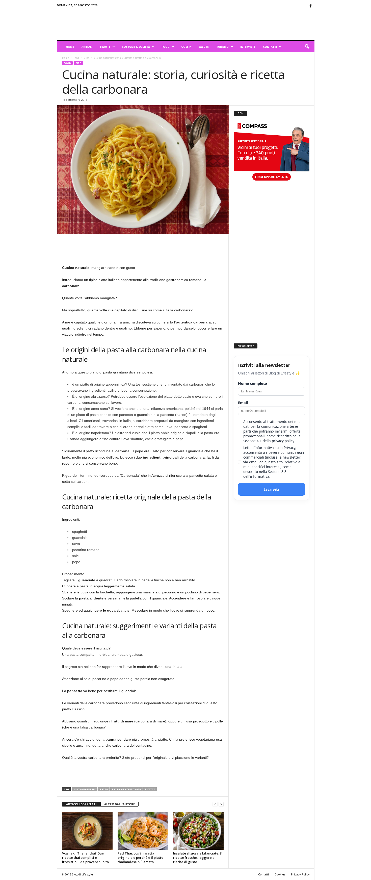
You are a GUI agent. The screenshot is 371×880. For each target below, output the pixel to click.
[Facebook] (311, 6)
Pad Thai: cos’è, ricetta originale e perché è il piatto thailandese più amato (140, 857)
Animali (87, 46)
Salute (204, 46)
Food (166, 46)
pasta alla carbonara (126, 789)
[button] (306, 46)
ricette (150, 789)
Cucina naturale (85, 789)
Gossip (186, 46)
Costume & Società (136, 46)
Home (70, 46)
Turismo (222, 46)
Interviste (247, 46)
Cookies (280, 874)
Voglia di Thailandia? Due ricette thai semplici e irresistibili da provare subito (85, 857)
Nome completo (252, 383)
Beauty (105, 46)
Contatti (270, 46)
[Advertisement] (222, 23)
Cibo (86, 58)
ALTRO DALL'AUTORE (119, 804)
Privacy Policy (300, 874)
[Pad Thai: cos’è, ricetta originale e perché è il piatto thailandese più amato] (143, 831)
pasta (104, 789)
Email (243, 402)
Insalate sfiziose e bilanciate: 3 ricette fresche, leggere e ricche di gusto (197, 857)
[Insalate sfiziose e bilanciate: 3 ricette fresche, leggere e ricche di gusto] (198, 831)
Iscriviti (271, 489)
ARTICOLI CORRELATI (81, 804)
